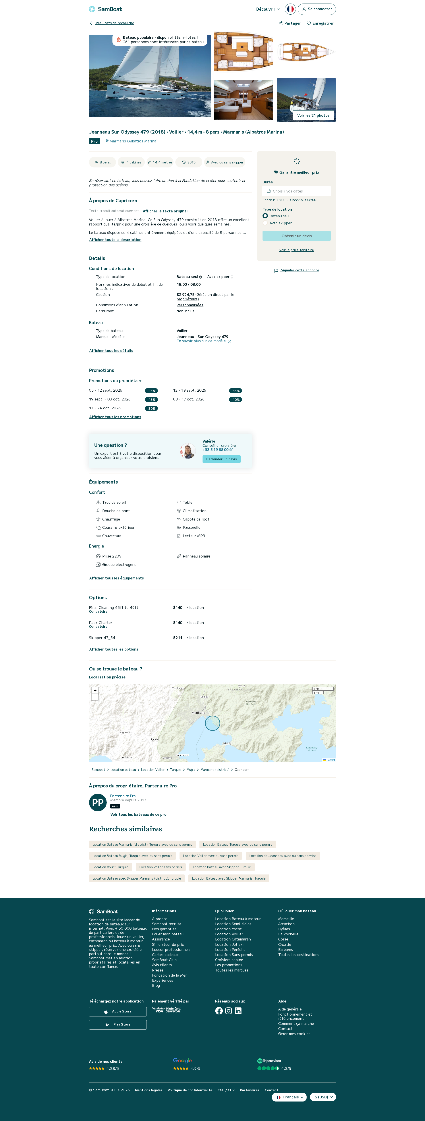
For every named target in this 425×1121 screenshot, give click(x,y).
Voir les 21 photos (313, 115)
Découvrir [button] (265, 9)
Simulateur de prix (168, 944)
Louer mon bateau (168, 934)
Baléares (285, 949)
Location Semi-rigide (233, 924)
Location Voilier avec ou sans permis (210, 855)
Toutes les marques (231, 970)
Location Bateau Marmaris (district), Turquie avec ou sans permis (142, 844)
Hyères (284, 929)
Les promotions (228, 965)
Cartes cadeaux (165, 954)
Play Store (121, 1024)
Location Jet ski (229, 944)
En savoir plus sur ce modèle (202, 341)
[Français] (290, 9)
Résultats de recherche (114, 23)
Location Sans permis (234, 954)
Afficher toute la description (115, 239)
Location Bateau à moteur (238, 919)
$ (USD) (321, 1097)
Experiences (162, 980)
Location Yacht (228, 929)
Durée (268, 182)
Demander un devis (221, 459)
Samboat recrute (166, 924)
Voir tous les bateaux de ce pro (138, 814)
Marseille (286, 919)
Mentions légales (148, 1090)
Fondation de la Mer (169, 975)
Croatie (284, 944)
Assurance (161, 939)
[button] (95, 690)
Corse (283, 939)
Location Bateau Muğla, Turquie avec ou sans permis (132, 855)
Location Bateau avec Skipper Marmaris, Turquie (229, 878)
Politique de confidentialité (190, 1090)
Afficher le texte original (165, 211)
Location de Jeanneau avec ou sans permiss (283, 855)
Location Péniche (230, 949)
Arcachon (286, 924)
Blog (156, 985)
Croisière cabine (229, 960)
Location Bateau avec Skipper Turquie (222, 867)
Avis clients (162, 965)
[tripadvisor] (270, 1061)
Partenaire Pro (123, 796)
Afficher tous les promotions (115, 416)
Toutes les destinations (298, 954)
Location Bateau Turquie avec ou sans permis (237, 844)
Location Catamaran (233, 939)
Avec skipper (281, 223)
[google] (182, 1061)
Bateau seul (280, 216)
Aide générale (290, 1009)
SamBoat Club (164, 960)
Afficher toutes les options (113, 649)
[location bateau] (105, 9)
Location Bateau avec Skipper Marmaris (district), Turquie (137, 878)
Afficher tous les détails (111, 350)
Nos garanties (164, 929)
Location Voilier (229, 934)
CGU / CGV (226, 1090)
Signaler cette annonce (299, 270)
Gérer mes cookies (294, 1034)
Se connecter (319, 8)
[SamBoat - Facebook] (219, 1011)
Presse (157, 970)
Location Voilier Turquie (110, 867)
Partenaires (249, 1090)
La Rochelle (288, 934)
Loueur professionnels (171, 949)
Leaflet (330, 760)
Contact (285, 1028)
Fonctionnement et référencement (295, 1016)
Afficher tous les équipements (116, 578)
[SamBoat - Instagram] (228, 1011)
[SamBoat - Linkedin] (238, 1011)
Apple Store (121, 1011)
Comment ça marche (296, 1023)
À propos (160, 919)
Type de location (277, 209)
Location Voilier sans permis (160, 867)
